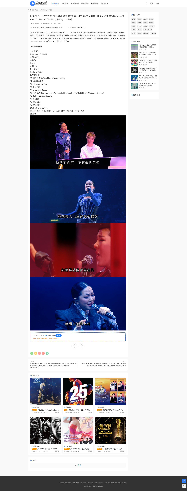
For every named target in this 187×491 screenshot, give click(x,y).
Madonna (153, 33)
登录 (58, 335)
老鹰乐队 (145, 33)
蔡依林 (139, 33)
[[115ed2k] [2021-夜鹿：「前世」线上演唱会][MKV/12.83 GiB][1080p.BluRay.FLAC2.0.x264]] (134, 78)
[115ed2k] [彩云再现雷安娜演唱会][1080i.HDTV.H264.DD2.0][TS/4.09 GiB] (77, 449)
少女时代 (151, 26)
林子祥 (139, 29)
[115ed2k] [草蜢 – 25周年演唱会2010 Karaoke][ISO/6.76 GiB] (77, 410)
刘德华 (145, 19)
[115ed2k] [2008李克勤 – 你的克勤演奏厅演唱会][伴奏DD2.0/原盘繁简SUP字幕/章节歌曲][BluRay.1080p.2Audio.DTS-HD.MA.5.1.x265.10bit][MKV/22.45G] (54, 365)
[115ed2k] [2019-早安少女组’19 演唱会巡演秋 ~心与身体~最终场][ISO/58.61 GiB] (147, 54)
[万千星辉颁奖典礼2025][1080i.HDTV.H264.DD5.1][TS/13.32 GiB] (110, 449)
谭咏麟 (133, 19)
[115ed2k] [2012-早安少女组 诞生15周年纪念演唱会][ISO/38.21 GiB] (148, 62)
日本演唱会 (65, 3)
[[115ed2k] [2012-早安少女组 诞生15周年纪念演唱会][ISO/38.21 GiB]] (134, 62)
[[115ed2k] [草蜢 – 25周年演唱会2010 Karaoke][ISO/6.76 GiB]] (78, 391)
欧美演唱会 (75, 3)
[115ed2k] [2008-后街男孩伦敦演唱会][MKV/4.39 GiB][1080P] (148, 70)
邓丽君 (139, 19)
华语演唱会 (55, 3)
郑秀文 (145, 26)
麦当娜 (139, 22)
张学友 (151, 22)
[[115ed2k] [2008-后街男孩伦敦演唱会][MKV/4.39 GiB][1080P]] (134, 70)
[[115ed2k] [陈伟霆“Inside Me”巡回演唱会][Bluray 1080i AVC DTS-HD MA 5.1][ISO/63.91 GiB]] (45, 430)
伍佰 (144, 29)
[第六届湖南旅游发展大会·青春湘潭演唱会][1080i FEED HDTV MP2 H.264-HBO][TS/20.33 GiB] (110, 410)
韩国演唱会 (85, 3)
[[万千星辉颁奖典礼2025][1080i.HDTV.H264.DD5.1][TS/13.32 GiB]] (110, 430)
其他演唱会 (94, 3)
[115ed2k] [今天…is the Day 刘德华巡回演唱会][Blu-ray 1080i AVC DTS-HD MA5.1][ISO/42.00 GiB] (45, 410)
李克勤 (145, 22)
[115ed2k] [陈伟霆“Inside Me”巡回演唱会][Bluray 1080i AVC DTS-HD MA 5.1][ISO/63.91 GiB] (45, 449)
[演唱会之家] (38, 3)
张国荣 (133, 33)
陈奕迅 (151, 19)
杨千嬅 (139, 26)
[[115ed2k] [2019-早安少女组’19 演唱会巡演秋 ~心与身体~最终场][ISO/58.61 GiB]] (134, 55)
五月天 (150, 29)
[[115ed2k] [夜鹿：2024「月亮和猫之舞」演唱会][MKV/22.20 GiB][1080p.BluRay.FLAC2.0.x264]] (134, 86)
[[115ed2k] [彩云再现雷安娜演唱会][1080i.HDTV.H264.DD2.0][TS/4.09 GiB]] (78, 430)
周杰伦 (133, 22)
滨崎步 (133, 29)
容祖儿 (133, 26)
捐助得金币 (104, 3)
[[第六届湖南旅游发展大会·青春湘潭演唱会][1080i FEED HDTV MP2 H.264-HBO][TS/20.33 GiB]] (110, 391)
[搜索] (146, 3)
